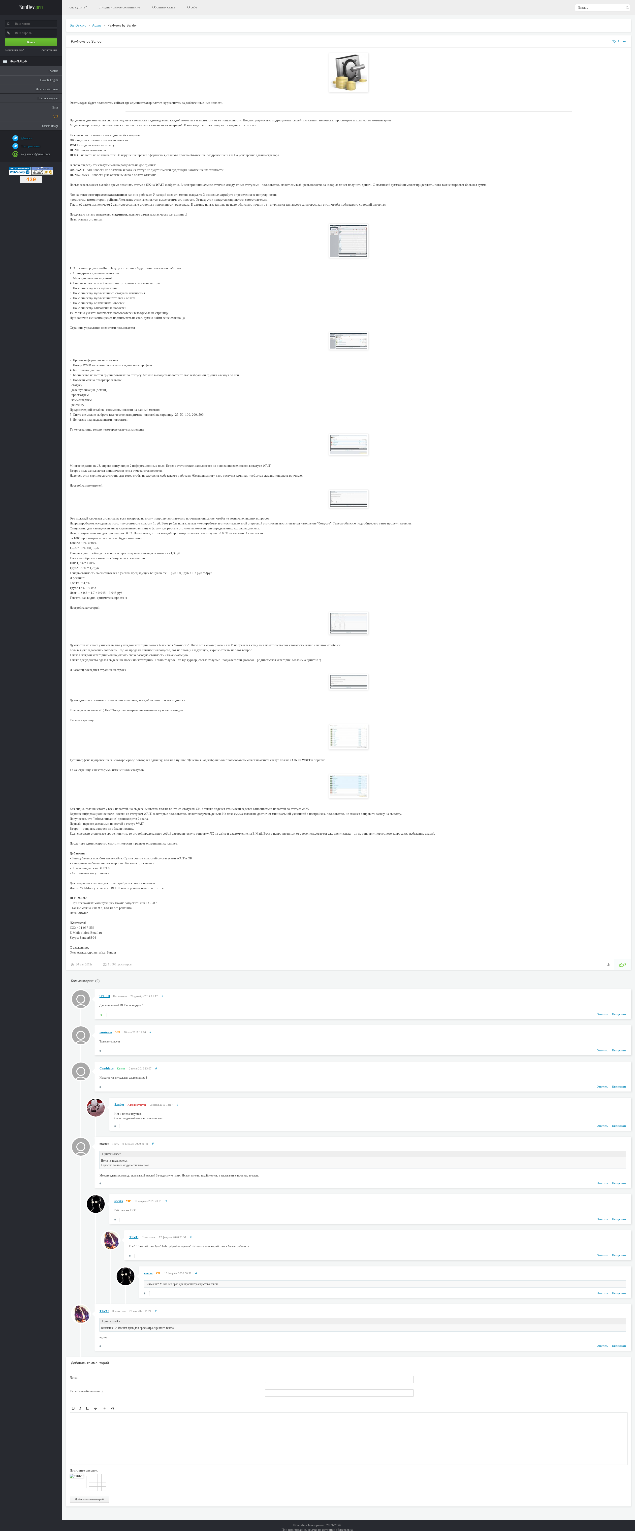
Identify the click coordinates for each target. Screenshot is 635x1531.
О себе (192, 7)
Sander (119, 1104)
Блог (55, 107)
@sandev (26, 138)
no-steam (105, 1032)
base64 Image (50, 126)
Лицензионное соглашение (119, 7)
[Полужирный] (73, 1408)
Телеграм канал (30, 146)
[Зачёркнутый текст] (95, 1408)
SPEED (104, 996)
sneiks (118, 1201)
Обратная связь (163, 7)
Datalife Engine (49, 80)
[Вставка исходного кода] (104, 1408)
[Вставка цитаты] (113, 1408)
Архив (621, 41)
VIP (55, 116)
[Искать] (627, 7)
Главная (53, 71)
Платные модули (47, 98)
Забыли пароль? (14, 49)
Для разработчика (47, 89)
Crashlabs (106, 1068)
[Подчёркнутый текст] (88, 1408)
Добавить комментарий (89, 1499)
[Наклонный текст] (80, 1408)
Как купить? (77, 7)
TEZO (133, 1237)
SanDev (31, 7)
